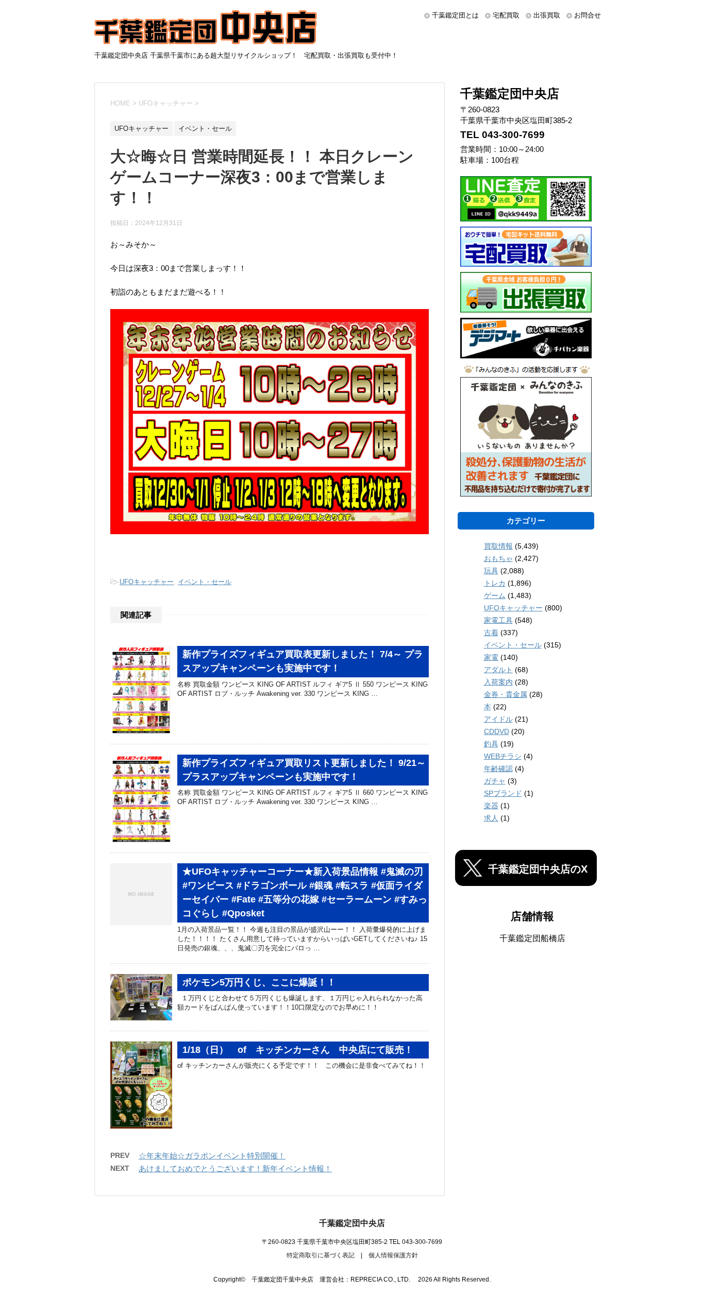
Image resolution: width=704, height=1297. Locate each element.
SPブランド (503, 793)
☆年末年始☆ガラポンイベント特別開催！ (212, 1155)
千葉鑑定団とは (455, 15)
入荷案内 (498, 682)
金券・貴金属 (505, 694)
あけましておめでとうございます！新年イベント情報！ (235, 1168)
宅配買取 (506, 15)
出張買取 (546, 15)
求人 (491, 818)
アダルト (498, 669)
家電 (491, 657)
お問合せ (587, 15)
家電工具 (498, 620)
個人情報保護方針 (393, 1255)
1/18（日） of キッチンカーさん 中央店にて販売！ (297, 1050)
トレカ (495, 583)
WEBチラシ (503, 756)
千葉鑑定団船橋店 (532, 938)
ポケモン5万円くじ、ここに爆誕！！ (259, 982)
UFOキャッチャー (147, 582)
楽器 (491, 805)
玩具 (491, 571)
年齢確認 (498, 768)
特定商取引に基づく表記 (321, 1255)
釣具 (491, 744)
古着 (491, 632)
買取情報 (498, 546)
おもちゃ (498, 558)
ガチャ (495, 781)
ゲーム (495, 595)
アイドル (498, 719)
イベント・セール (204, 582)
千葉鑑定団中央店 (352, 1223)
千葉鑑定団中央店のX (538, 869)
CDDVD (496, 731)
